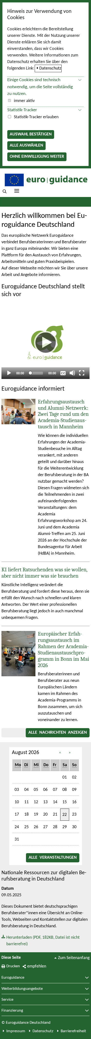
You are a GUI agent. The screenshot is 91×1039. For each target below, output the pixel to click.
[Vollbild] (81, 373)
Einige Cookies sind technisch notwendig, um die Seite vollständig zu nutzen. (40, 87)
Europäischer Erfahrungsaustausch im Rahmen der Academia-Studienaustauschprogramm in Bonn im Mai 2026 (63, 649)
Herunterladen (40, 940)
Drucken (13, 966)
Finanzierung (12, 1011)
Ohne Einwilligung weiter (37, 156)
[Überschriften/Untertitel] (63, 373)
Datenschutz (50, 68)
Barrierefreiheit (73, 1031)
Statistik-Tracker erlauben (36, 117)
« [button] (60, 753)
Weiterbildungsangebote (22, 989)
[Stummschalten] (72, 373)
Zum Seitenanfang (74, 958)
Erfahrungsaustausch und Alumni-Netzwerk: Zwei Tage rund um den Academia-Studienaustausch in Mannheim (63, 414)
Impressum (15, 1031)
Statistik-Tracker (22, 110)
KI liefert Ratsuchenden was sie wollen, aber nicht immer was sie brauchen (44, 573)
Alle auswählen (26, 145)
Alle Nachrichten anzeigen (57, 732)
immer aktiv (24, 101)
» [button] (70, 753)
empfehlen (36, 966)
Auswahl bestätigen (31, 134)
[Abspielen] (45, 342)
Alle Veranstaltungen (53, 857)
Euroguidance (12, 978)
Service (7, 1000)
